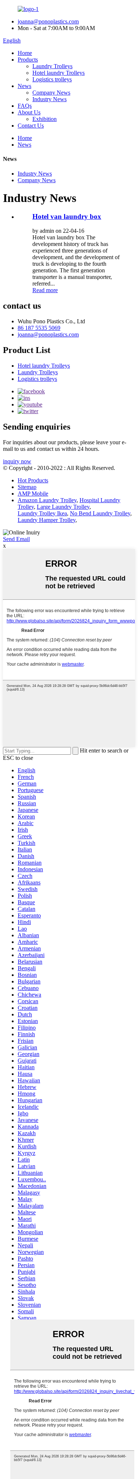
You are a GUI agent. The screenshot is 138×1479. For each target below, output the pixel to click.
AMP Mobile (33, 493)
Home (25, 53)
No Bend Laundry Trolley (100, 513)
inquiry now (17, 461)
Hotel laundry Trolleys (58, 73)
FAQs (25, 106)
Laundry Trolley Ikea (42, 513)
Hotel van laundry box (66, 216)
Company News (51, 92)
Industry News (49, 99)
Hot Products (33, 480)
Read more (45, 290)
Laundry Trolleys (52, 66)
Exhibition (44, 119)
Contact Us (31, 125)
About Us (29, 112)
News (24, 86)
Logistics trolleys (52, 79)
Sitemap (27, 487)
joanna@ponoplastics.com (48, 21)
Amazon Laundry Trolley (47, 500)
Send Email (16, 539)
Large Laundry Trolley (63, 507)
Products (28, 59)
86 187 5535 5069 (39, 328)
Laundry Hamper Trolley (46, 520)
